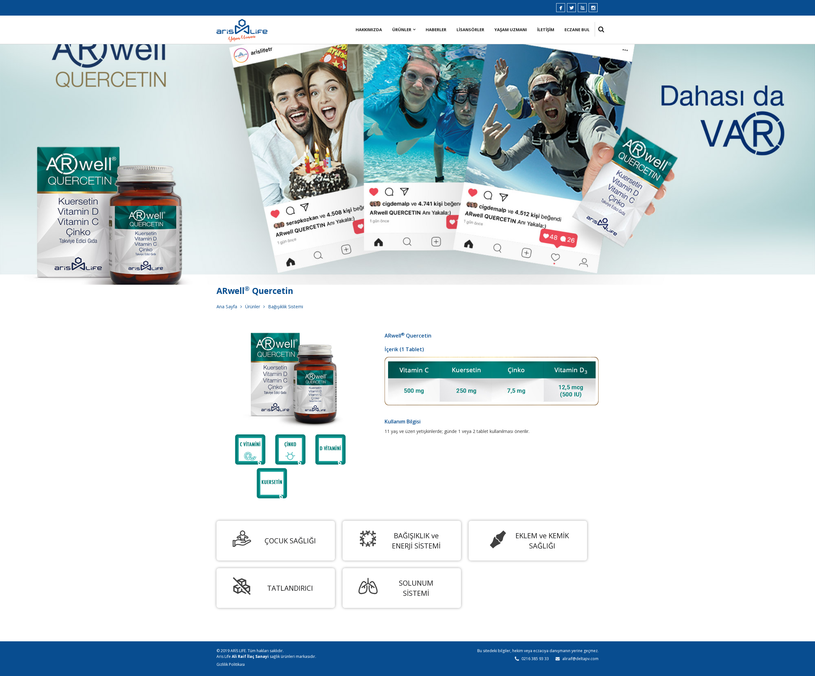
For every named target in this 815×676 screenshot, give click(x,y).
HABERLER (436, 29)
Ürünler (252, 306)
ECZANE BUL (577, 29)
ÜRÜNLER (401, 29)
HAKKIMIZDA (369, 29)
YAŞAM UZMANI (510, 29)
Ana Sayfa (226, 306)
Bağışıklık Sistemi (285, 306)
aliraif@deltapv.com (580, 658)
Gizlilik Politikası (230, 664)
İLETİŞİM (545, 29)
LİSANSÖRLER (470, 29)
